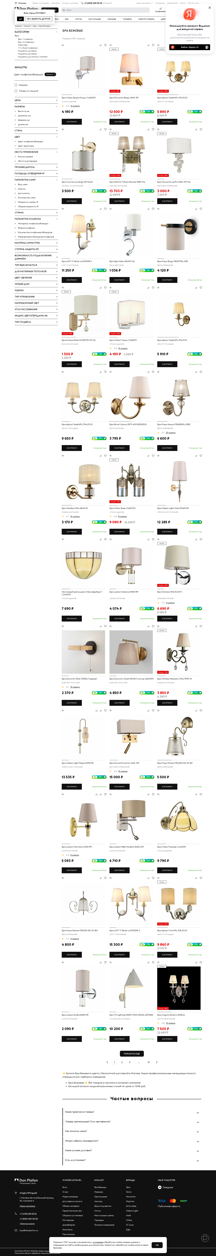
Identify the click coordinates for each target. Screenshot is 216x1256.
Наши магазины (143, 3)
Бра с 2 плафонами (26, 42)
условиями (98, 1242)
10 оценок (75, 516)
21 (149, 1062)
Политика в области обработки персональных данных (37, 1253)
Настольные (94, 19)
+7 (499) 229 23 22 (93, 3)
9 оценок (170, 603)
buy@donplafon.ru (29, 1230)
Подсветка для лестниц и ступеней (32, 57)
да (20, 18)
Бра (66, 19)
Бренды (130, 1180)
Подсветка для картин (27, 54)
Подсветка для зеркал (27, 51)
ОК (157, 1245)
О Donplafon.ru (71, 1180)
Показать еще (132, 1053)
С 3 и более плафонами (28, 48)
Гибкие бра (22, 45)
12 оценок (75, 106)
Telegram (167, 1187)
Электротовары (146, 19)
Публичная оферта (169, 1206)
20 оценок (171, 432)
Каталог (99, 1180)
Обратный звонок (27, 1223)
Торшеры (127, 19)
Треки (55, 19)
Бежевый (49, 74)
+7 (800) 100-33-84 (29, 1218)
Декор (164, 19)
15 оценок (123, 348)
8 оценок (122, 516)
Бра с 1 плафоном (25, 39)
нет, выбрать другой (38, 18)
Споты (78, 19)
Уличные (112, 19)
